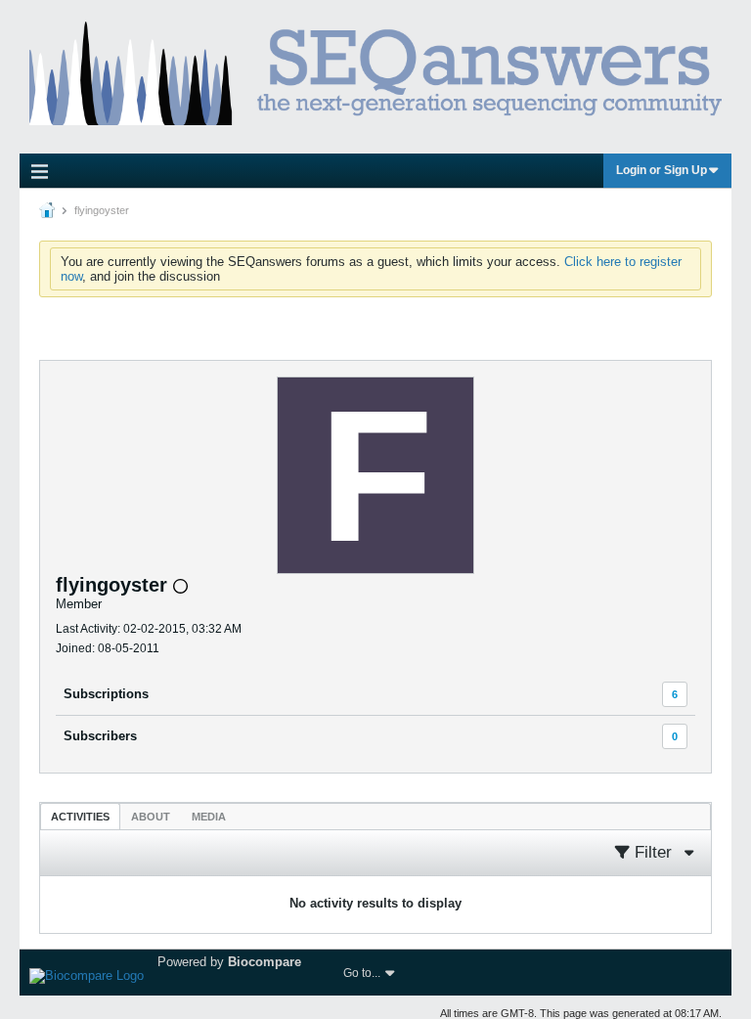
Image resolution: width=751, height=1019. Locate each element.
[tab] (80, 816)
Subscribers (100, 736)
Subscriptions (106, 694)
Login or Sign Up (661, 170)
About (150, 816)
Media (209, 816)
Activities (80, 816)
